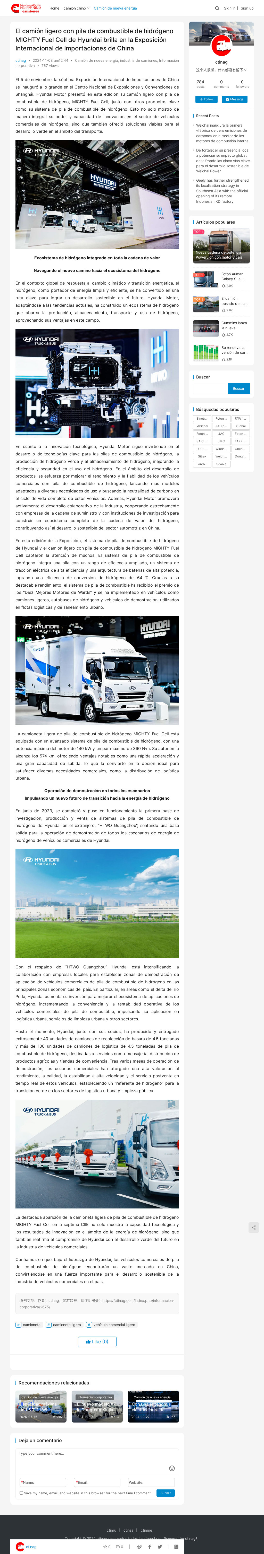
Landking (203, 464)
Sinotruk (202, 418)
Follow (208, 99)
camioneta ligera (67, 1324)
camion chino (75, 8)
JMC (221, 441)
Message (236, 99)
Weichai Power (223, 456)
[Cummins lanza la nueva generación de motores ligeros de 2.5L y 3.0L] (206, 328)
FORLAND (203, 449)
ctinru (111, 1530)
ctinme (146, 1530)
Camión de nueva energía (115, 8)
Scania (221, 464)
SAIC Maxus (203, 441)
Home (54, 8)
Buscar (203, 377)
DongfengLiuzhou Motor (242, 456)
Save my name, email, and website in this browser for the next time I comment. (87, 1493)
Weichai (202, 426)
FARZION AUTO (242, 441)
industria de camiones (138, 60)
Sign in (229, 8)
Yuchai (241, 426)
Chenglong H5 (242, 449)
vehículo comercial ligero (114, 1324)
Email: (82, 1482)
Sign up (247, 8)
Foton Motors (242, 434)
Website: (136, 1482)
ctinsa (128, 1530)
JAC (221, 434)
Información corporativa (95, 1397)
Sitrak (202, 456)
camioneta (31, 1324)
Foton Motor (223, 418)
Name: (27, 1482)
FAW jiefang (242, 418)
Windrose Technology (223, 449)
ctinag (20, 60)
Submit (166, 1493)
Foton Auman (203, 434)
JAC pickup (223, 426)
